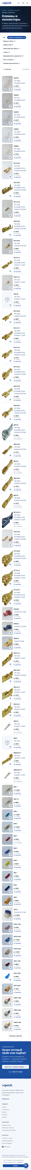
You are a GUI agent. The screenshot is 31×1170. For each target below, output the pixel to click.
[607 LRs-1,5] (15, 519)
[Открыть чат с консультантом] (26, 1165)
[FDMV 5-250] (15, 1025)
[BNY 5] (15, 863)
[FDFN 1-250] (15, 927)
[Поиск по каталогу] (18, 3)
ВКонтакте (7, 1146)
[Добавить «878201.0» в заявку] (10, 647)
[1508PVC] (15, 152)
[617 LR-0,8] (15, 558)
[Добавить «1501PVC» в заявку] (10, 89)
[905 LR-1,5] (15, 693)
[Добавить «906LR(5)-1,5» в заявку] (10, 764)
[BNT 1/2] (15, 802)
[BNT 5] (15, 827)
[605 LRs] (15, 467)
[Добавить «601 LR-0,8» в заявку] (10, 322)
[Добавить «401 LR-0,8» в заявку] (10, 215)
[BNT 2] (15, 814)
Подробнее (20, 1162)
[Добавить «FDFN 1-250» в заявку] (10, 930)
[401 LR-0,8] (15, 209)
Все (4, 37)
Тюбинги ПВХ (8, 45)
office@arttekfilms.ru (7, 1141)
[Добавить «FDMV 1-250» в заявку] (10, 1004)
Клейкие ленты (6, 1125)
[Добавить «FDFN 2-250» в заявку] (10, 942)
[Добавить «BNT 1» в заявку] (10, 793)
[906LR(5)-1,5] (15, 758)
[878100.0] (15, 613)
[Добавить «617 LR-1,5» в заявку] (10, 583)
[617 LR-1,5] (15, 577)
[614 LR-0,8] (15, 539)
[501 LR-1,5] (15, 264)
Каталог (4, 10)
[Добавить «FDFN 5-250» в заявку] (10, 955)
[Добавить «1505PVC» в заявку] (10, 123)
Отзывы (4, 1117)
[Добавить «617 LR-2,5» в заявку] (10, 603)
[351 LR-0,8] (15, 170)
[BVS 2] (15, 888)
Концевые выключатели (11, 63)
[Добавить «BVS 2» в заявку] (10, 891)
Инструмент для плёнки (9, 1130)
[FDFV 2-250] (15, 976)
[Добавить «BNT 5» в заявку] (10, 830)
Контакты (4, 1114)
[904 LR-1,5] (15, 659)
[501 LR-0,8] (15, 246)
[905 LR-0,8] (15, 676)
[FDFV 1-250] (15, 964)
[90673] (15, 742)
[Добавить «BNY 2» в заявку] (10, 854)
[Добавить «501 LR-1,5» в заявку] (10, 271)
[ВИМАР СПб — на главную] (7, 3)
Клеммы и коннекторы (16, 37)
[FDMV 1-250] (15, 1001)
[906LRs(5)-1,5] (15, 775)
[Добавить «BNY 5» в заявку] (10, 866)
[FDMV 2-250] (15, 1013)
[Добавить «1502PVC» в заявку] (10, 106)
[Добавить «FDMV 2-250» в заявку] (10, 1016)
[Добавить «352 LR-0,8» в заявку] (10, 196)
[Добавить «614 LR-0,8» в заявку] (10, 545)
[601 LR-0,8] (15, 317)
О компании (5, 1109)
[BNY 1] (15, 839)
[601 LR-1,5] (15, 335)
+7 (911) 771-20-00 (16, 1072)
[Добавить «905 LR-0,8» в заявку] (10, 681)
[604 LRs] (15, 432)
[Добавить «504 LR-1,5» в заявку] (10, 288)
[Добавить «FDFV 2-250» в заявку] (10, 979)
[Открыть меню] (27, 3)
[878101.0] (15, 628)
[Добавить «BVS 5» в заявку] (10, 903)
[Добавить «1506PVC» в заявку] (10, 140)
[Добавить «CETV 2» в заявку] (10, 918)
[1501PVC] (15, 84)
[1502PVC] (15, 101)
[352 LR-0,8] (15, 189)
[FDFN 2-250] (15, 939)
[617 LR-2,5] (15, 597)
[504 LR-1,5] (15, 283)
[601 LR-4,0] (15, 374)
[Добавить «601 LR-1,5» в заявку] (10, 341)
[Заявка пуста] (23, 3)
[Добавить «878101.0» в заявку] (10, 632)
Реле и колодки (9, 59)
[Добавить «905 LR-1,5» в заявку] (10, 698)
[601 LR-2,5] (15, 354)
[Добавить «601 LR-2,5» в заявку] (10, 360)
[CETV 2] (15, 914)
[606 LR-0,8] (15, 484)
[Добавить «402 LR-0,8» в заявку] (10, 234)
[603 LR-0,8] (15, 393)
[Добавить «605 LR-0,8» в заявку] (10, 455)
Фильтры (8, 69)
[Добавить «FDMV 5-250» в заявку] (10, 1028)
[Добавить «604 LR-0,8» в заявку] (10, 419)
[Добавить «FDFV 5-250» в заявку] (10, 991)
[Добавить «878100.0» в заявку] (10, 617)
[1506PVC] (15, 135)
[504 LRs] (15, 300)
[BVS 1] (15, 876)
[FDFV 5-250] (15, 989)
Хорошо (15, 1165)
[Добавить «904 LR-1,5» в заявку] (10, 664)
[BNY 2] (15, 851)
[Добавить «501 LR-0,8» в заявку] (10, 251)
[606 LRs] (15, 501)
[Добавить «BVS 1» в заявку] (10, 879)
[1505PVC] (15, 118)
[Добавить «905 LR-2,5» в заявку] (10, 715)
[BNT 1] (15, 790)
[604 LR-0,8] (15, 412)
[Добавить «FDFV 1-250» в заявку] (10, 967)
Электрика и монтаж (14, 10)
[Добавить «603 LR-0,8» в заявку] (10, 399)
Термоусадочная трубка (11, 48)
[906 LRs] (15, 727)
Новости (4, 1112)
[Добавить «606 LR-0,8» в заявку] (10, 489)
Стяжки (6, 52)
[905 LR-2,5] (15, 710)
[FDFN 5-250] (15, 952)
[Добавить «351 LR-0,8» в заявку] (10, 176)
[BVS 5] (15, 900)
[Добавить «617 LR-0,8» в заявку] (10, 564)
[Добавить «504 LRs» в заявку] (10, 305)
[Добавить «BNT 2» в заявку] (10, 817)
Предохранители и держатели (13, 56)
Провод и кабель (9, 41)
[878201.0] (15, 643)
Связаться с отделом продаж (14, 1067)
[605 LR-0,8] (15, 450)
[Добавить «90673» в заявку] (10, 746)
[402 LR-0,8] (15, 228)
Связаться (5, 1099)
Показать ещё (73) (15, 1036)
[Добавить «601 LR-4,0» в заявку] (10, 380)
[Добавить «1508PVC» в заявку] (10, 157)
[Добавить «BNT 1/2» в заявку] (10, 805)
